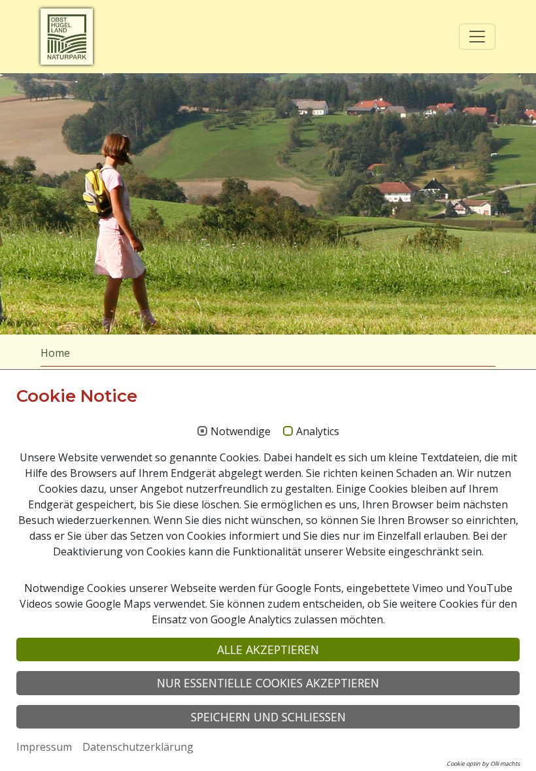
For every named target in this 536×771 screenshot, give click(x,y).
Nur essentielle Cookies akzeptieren (268, 683)
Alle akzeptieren (268, 649)
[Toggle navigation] (477, 37)
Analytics (317, 432)
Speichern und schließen (268, 717)
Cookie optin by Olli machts (483, 763)
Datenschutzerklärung (137, 747)
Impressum (44, 747)
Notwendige (240, 432)
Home (55, 353)
